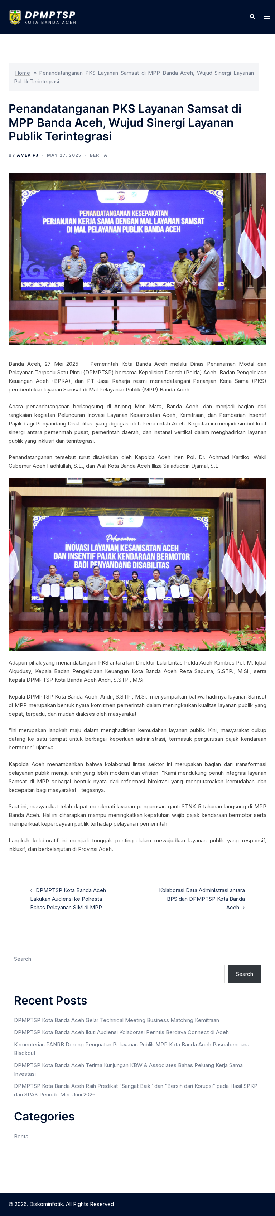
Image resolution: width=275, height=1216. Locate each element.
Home (22, 72)
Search (22, 958)
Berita (98, 155)
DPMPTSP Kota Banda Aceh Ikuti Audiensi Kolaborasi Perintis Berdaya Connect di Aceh (121, 1032)
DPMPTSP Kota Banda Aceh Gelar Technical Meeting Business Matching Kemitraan (116, 1020)
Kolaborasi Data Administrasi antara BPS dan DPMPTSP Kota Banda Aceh (202, 899)
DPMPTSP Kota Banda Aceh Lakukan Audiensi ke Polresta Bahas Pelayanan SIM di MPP (68, 899)
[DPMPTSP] (45, 16)
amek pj (27, 155)
